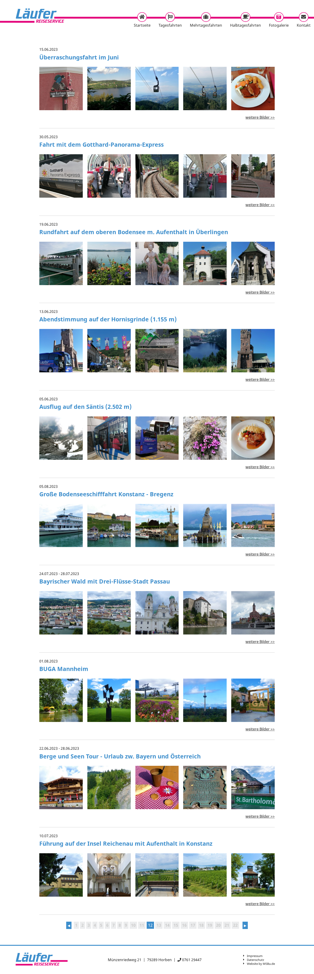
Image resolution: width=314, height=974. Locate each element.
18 (201, 925)
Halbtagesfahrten (245, 25)
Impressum (255, 956)
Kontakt (304, 25)
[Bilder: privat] (61, 176)
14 (167, 925)
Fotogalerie (279, 25)
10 (133, 925)
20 (218, 925)
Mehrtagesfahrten (206, 25)
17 (193, 925)
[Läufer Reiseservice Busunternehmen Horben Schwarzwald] (44, 15)
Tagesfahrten (170, 25)
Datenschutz (255, 960)
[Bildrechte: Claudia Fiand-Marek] (61, 525)
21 (227, 925)
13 (159, 925)
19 (210, 925)
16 (184, 925)
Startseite (142, 25)
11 (142, 925)
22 (235, 925)
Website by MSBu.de (261, 964)
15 (176, 925)
